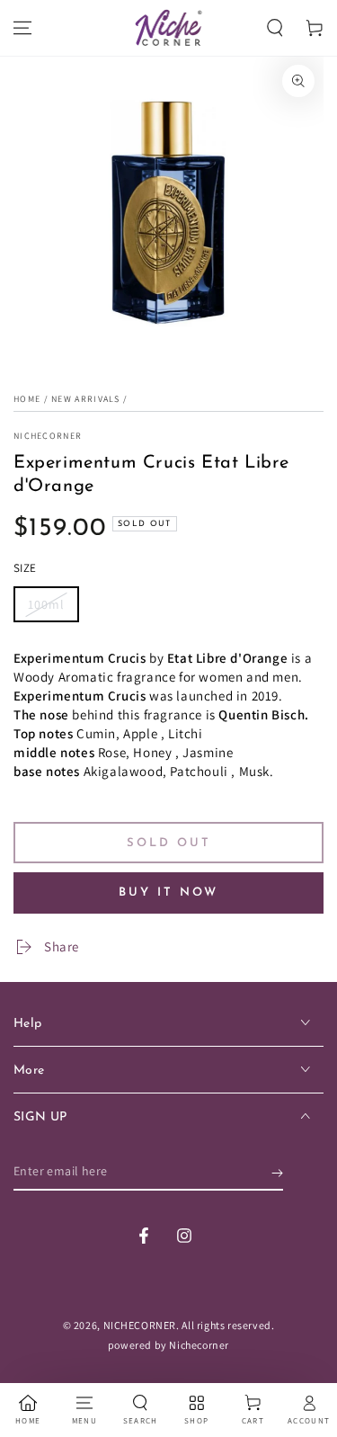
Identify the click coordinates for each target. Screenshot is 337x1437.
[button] (275, 28)
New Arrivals (85, 399)
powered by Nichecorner (168, 1345)
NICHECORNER (47, 436)
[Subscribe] (277, 1172)
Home (26, 399)
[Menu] (22, 28)
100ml (46, 604)
